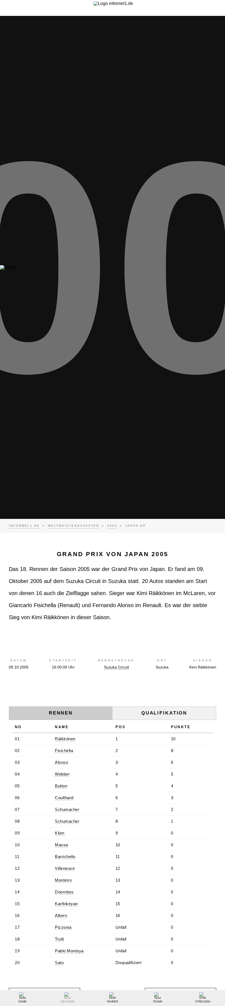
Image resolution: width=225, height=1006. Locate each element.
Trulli (59, 939)
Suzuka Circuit (116, 667)
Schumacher (67, 809)
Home (22, 1001)
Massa (61, 844)
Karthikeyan (66, 903)
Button (61, 786)
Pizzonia (63, 927)
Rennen (61, 713)
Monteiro (63, 880)
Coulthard (64, 797)
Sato (59, 962)
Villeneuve (65, 868)
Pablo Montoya (69, 950)
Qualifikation (164, 713)
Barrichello (65, 856)
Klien (59, 833)
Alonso (61, 762)
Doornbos (64, 892)
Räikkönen (65, 738)
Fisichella (64, 750)
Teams (157, 1001)
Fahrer (112, 1001)
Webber (62, 774)
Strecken (202, 1001)
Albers (61, 915)
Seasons (67, 1001)
